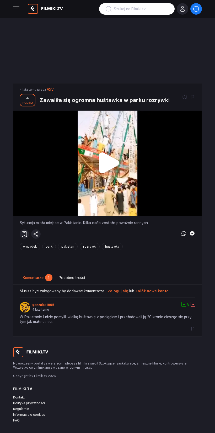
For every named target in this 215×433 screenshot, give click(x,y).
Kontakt (19, 397)
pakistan (67, 246)
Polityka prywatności (29, 403)
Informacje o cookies (29, 415)
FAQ (16, 420)
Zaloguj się (118, 291)
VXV (50, 90)
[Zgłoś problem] (192, 97)
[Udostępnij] (36, 234)
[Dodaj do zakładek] (184, 97)
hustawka (112, 246)
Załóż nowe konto (152, 291)
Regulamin (21, 409)
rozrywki (89, 246)
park (49, 246)
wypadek (30, 246)
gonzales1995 (43, 305)
